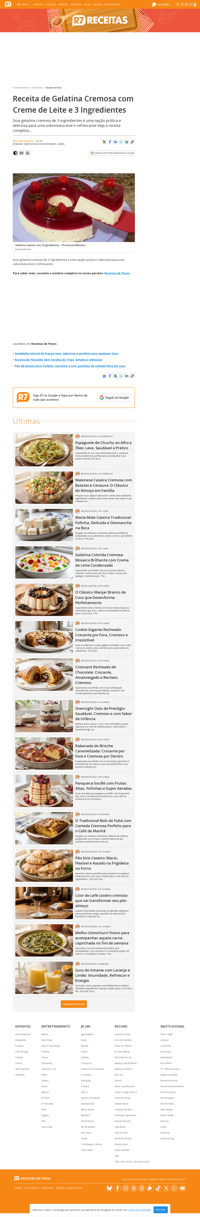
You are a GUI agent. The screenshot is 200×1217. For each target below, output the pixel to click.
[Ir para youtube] (182, 1188)
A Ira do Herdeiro (123, 1039)
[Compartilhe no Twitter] (104, 142)
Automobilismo (23, 1034)
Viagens (45, 1115)
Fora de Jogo (21, 1051)
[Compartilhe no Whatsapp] (121, 142)
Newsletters (166, 1057)
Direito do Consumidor (92, 1068)
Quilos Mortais (122, 1149)
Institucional (172, 1026)
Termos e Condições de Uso (69, 1188)
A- (27, 153)
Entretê (63, 4)
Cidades (85, 1057)
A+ (22, 153)
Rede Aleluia (166, 1109)
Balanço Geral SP (123, 1068)
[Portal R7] (8, 4)
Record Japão (167, 1097)
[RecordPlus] (160, 4)
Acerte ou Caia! (122, 1034)
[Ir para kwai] (133, 1188)
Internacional (87, 1103)
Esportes (75, 4)
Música (45, 1092)
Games (45, 1080)
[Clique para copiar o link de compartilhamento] (132, 142)
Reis (117, 1155)
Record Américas (169, 1080)
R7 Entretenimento (21, 87)
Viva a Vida (46, 1126)
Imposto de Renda (90, 1097)
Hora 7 (84, 1092)
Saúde (84, 1138)
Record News (112, 4)
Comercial (165, 1045)
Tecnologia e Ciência (91, 1144)
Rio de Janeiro (88, 1126)
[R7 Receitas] (100, 20)
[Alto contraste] (15, 153)
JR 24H (87, 4)
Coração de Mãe (123, 1109)
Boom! (118, 1080)
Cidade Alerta (121, 1103)
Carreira (164, 1039)
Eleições (51, 4)
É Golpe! (85, 1086)
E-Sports (19, 1045)
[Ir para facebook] (177, 4)
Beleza (44, 1034)
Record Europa (167, 1092)
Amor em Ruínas (123, 1045)
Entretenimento (55, 1026)
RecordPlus (166, 1063)
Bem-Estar (46, 1039)
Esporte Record (122, 1121)
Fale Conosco (32, 1188)
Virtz (43, 1121)
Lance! (18, 1063)
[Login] (195, 4)
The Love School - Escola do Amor (132, 1161)
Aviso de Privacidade (140, 1209)
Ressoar (164, 1121)
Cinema (45, 1051)
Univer (163, 1126)
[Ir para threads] (141, 1188)
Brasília (38, 4)
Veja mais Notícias (74, 1004)
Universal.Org (167, 1138)
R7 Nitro (45, 1097)
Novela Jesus (121, 1144)
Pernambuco (87, 1121)
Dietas (44, 1057)
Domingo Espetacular (126, 1115)
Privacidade (47, 1188)
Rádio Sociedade (168, 1074)
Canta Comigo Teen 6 (126, 1092)
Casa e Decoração (50, 1045)
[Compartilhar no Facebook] (110, 142)
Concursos (86, 1063)
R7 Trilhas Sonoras (170, 1068)
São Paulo (86, 1132)
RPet (43, 1109)
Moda (44, 1086)
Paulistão (20, 1074)
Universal (165, 1132)
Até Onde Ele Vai (123, 1057)
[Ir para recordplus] (150, 1188)
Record (97, 4)
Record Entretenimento (172, 1086)
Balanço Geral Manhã (126, 1063)
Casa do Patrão (122, 1097)
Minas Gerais (87, 1109)
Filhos (44, 1074)
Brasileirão (20, 1039)
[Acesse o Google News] (126, 142)
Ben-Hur (119, 1074)
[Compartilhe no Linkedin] (115, 142)
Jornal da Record (123, 1138)
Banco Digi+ (166, 1034)
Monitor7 (85, 1115)
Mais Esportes (22, 1068)
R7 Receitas (37, 87)
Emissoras (165, 1051)
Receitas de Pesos (54, 87)
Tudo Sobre (87, 1149)
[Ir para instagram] (186, 4)
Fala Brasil (120, 1126)
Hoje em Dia (121, 1132)
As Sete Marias (122, 1051)
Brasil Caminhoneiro (125, 1086)
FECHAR (160, 1210)
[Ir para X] (182, 4)
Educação (86, 1080)
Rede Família (166, 1115)
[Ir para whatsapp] (174, 1188)
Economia (86, 1074)
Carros (84, 1051)
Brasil (84, 1039)
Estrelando (46, 1063)
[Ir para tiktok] (158, 1188)
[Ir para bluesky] (109, 1188)
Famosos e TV (48, 1068)
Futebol (19, 1057)
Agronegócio (87, 1034)
